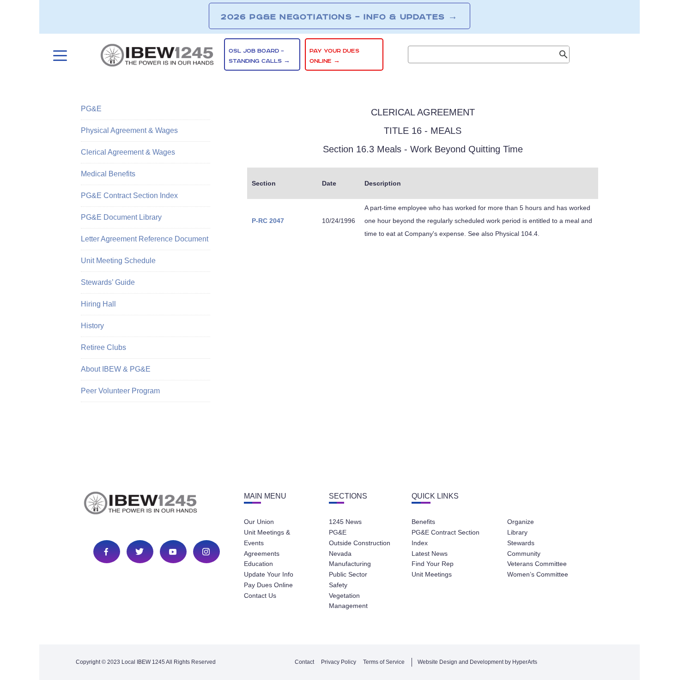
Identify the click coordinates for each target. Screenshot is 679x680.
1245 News (345, 521)
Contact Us (260, 595)
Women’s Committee (537, 574)
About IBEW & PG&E (116, 369)
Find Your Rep (433, 563)
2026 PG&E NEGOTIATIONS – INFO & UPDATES (339, 17)
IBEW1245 (157, 57)
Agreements (261, 553)
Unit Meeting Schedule (118, 261)
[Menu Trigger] (59, 55)
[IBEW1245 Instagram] (206, 551)
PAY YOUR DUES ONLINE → (334, 56)
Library (517, 532)
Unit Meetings (432, 574)
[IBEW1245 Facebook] (106, 551)
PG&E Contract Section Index (129, 195)
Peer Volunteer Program (120, 391)
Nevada (340, 553)
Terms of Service (384, 662)
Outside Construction (359, 543)
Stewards (520, 543)
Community (523, 553)
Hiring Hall (98, 304)
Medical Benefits (108, 174)
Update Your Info (268, 574)
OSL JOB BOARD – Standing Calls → (259, 56)
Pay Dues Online (268, 585)
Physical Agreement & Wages (129, 130)
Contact (304, 662)
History (92, 326)
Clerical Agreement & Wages (128, 152)
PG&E (91, 109)
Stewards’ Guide (108, 282)
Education (258, 563)
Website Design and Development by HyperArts (477, 662)
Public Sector (348, 574)
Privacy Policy (338, 662)
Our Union (259, 521)
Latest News (430, 553)
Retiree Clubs (103, 347)
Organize (520, 521)
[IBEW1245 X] (139, 551)
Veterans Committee (537, 563)
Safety (338, 585)
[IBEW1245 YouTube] (172, 551)
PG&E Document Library (121, 217)
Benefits (423, 521)
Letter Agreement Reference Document (144, 239)
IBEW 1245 (156, 504)
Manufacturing (350, 563)
